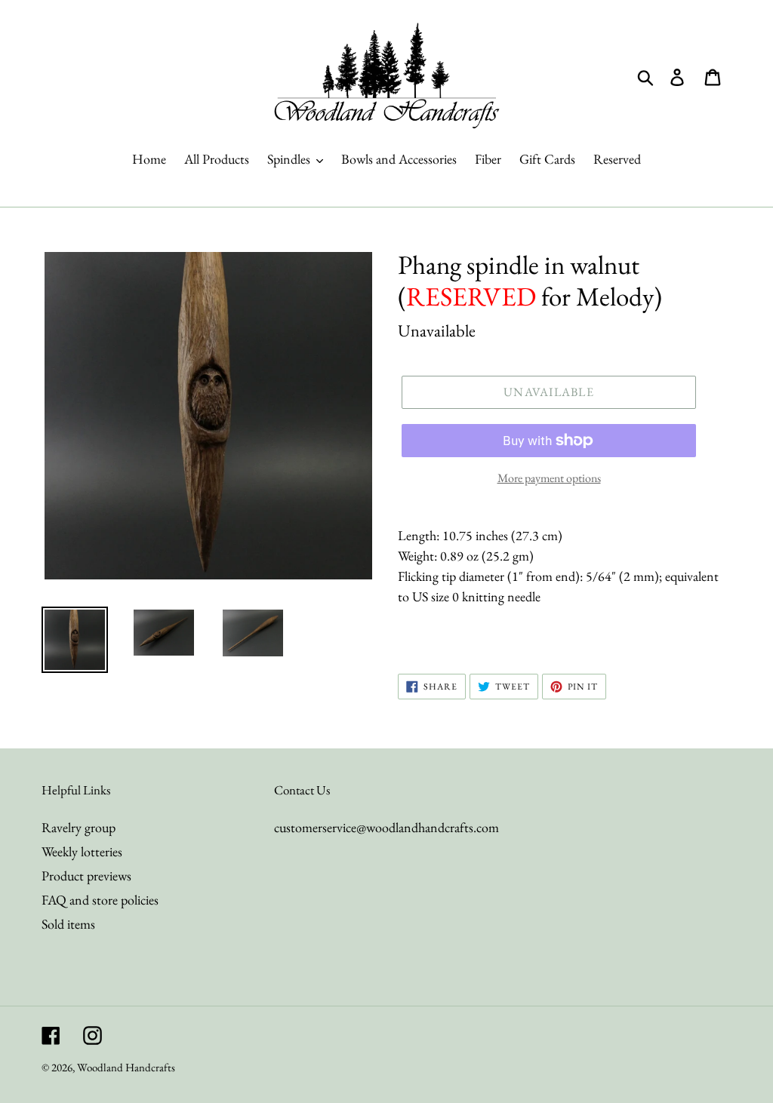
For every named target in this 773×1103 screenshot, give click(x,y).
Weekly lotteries (82, 851)
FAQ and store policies (100, 899)
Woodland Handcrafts (126, 1067)
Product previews (86, 875)
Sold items (68, 923)
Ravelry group (78, 827)
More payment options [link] (549, 478)
